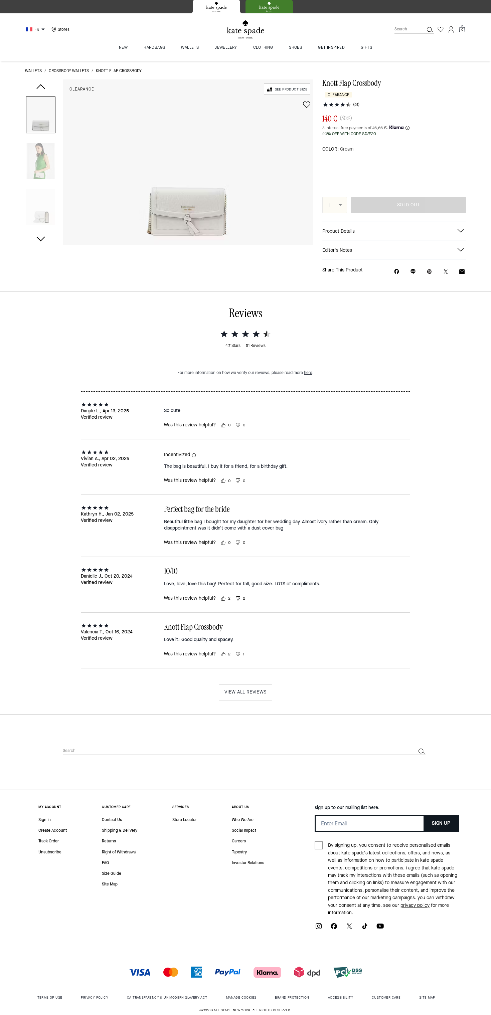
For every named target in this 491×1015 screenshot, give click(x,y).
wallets (33, 70)
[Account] (451, 29)
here (308, 372)
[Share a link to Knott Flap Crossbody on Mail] (462, 271)
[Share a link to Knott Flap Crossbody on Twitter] (446, 271)
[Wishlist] (441, 29)
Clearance (81, 89)
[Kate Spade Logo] (245, 29)
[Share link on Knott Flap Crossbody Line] (413, 271)
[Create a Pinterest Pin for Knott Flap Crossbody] (429, 271)
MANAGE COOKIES (241, 997)
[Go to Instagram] (319, 929)
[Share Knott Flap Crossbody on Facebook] (396, 271)
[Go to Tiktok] (365, 929)
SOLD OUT (408, 205)
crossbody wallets (69, 70)
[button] (40, 116)
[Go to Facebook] (334, 929)
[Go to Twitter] (349, 929)
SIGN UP (441, 823)
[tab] (216, 6)
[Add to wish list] (306, 104)
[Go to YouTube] (380, 929)
